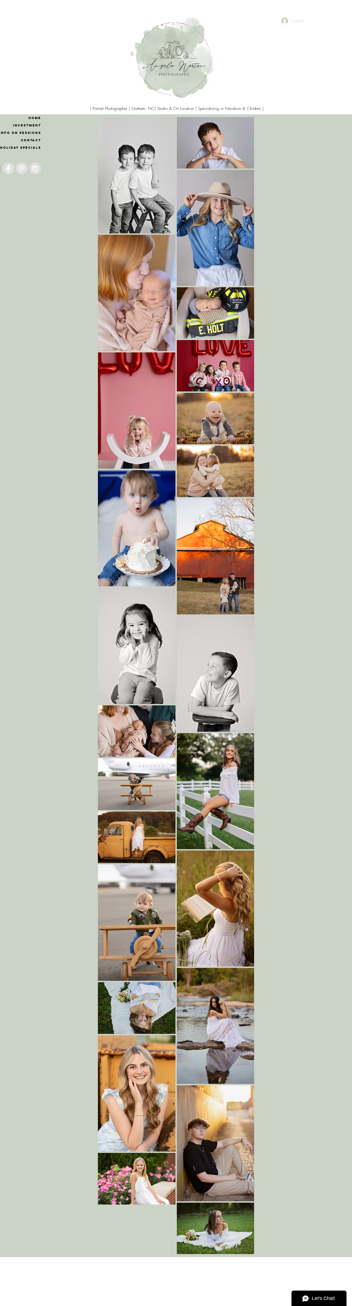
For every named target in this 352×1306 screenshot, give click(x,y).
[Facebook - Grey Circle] (8, 168)
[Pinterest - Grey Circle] (22, 168)
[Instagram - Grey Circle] (35, 168)
